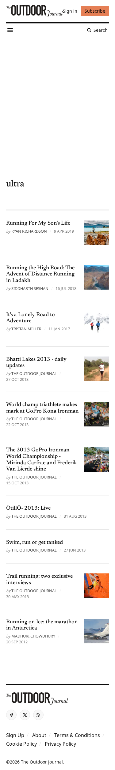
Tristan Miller (26, 329)
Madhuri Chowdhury (33, 636)
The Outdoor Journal (34, 373)
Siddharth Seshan (29, 288)
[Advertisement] (57, 98)
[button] (15, 735)
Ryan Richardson (29, 231)
